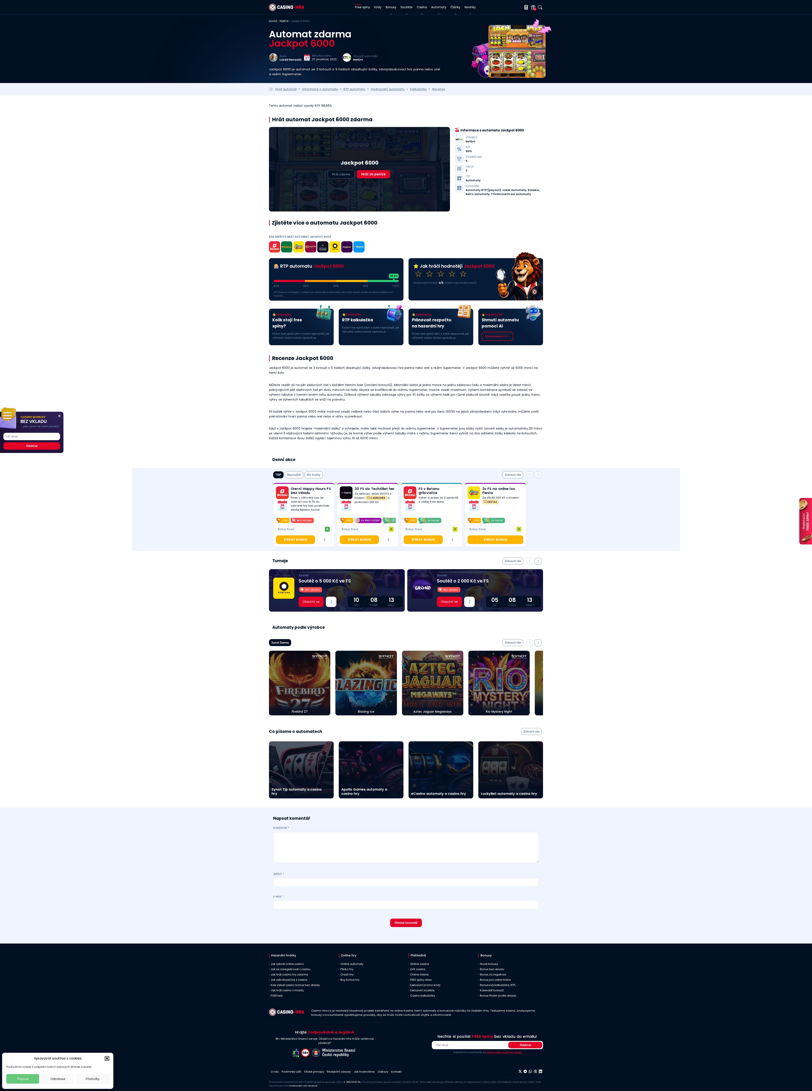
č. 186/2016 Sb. (352, 1082)
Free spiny (362, 7)
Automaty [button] (438, 7)
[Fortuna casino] (334, 247)
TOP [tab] (278, 474)
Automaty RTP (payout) (483, 190)
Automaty (473, 180)
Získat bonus (295, 539)
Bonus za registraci (493, 974)
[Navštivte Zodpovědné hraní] (297, 1055)
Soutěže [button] (407, 7)
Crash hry (347, 974)
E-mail (278, 896)
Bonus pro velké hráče (495, 980)
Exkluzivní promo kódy (425, 985)
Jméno (278, 874)
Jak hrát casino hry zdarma (289, 974)
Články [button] (455, 7)
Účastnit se (311, 602)
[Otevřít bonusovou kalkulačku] (525, 7)
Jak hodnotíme (364, 1072)
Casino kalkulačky (422, 996)
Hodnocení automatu (388, 89)
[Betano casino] (274, 247)
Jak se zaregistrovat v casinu (290, 969)
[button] (107, 1058)
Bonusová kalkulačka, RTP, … (499, 985)
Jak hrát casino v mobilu (287, 990)
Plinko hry (346, 969)
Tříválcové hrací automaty (511, 194)
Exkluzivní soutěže (422, 990)
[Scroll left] (342, 520)
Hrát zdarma (341, 174)
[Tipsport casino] (359, 247)
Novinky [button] (470, 7)
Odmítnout (58, 1079)
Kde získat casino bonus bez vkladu (295, 985)
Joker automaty (514, 190)
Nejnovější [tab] (294, 474)
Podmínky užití (291, 1072)
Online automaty (351, 964)
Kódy (377, 7)
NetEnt (284, 21)
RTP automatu (354, 89)
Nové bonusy (489, 964)
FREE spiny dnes (421, 980)
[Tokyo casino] (346, 492)
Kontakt (396, 1072)
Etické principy (314, 1072)
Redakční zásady (339, 1072)
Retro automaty (478, 194)
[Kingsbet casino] (347, 247)
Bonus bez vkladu (492, 969)
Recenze (438, 89)
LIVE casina (417, 969)
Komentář (281, 828)
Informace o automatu (320, 89)
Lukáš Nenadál (291, 60)
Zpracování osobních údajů (504, 1052)
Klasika (533, 190)
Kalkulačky (418, 89)
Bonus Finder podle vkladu (498, 996)
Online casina (419, 964)
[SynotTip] (310, 247)
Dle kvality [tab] (313, 474)
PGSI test (277, 996)
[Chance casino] (286, 247)
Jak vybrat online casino (287, 964)
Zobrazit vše (513, 474)
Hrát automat (286, 89)
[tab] (512, 474)
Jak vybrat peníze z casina (289, 980)
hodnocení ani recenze (303, 1085)
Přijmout (23, 1079)
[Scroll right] (393, 520)
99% (469, 151)
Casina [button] (422, 7)
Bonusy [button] (391, 7)
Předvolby (93, 1079)
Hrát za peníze (373, 174)
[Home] (286, 9)
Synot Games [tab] (280, 642)
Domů (273, 21)
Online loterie (419, 974)
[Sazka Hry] (298, 247)
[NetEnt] (347, 60)
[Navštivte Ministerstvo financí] (339, 1055)
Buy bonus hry (349, 980)
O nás (275, 1072)
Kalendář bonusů (492, 990)
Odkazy (383, 1072)
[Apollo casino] (322, 247)
